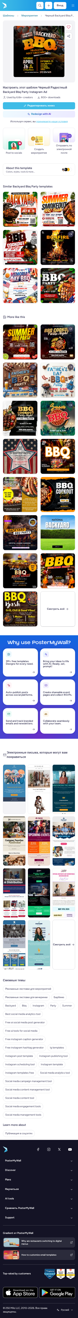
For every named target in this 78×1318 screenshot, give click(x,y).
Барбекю (59, 997)
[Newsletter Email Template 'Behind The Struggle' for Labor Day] (14, 944)
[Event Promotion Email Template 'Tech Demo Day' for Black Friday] (39, 893)
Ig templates (57, 1047)
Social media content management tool (27, 1089)
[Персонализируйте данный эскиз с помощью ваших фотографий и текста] (39, 51)
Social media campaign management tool (28, 1081)
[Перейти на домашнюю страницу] (4, 5)
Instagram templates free (19, 1072)
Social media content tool (19, 1098)
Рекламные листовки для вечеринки (26, 997)
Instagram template (52, 1064)
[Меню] (73, 5)
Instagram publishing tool (53, 1056)
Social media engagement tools (23, 1106)
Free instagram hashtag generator (24, 1047)
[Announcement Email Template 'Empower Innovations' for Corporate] (39, 944)
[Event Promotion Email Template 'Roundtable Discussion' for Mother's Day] (63, 893)
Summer (67, 1005)
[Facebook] (38, 1149)
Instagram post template (19, 1056)
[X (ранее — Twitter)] (59, 1149)
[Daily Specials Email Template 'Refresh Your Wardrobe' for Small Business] (39, 789)
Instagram (38, 1005)
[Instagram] (48, 1149)
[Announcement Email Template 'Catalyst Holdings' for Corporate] (63, 789)
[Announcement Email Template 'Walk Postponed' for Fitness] (14, 789)
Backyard (10, 1005)
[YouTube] (70, 1149)
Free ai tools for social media (21, 1030)
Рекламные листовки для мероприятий (28, 988)
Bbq (24, 1005)
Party (53, 1005)
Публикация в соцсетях (18, 1133)
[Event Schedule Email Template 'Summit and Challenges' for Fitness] (39, 841)
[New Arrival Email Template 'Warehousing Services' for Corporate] (14, 893)
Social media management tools (23, 1114)
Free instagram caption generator (24, 1039)
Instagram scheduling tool (20, 1064)
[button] (68, 27)
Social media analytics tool (55, 1072)
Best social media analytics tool (22, 1014)
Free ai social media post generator (25, 1022)
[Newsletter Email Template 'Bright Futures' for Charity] (63, 841)
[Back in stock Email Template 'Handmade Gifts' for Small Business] (14, 841)
